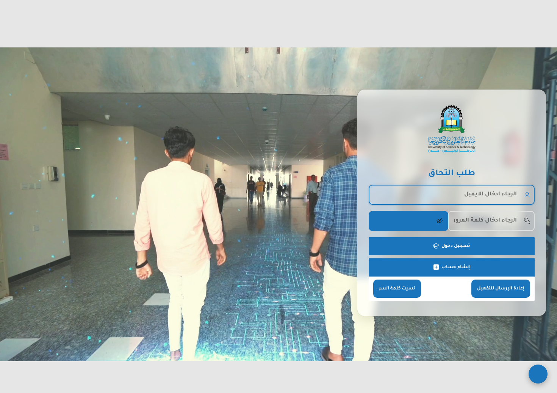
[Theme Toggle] (538, 374)
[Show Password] (408, 221)
